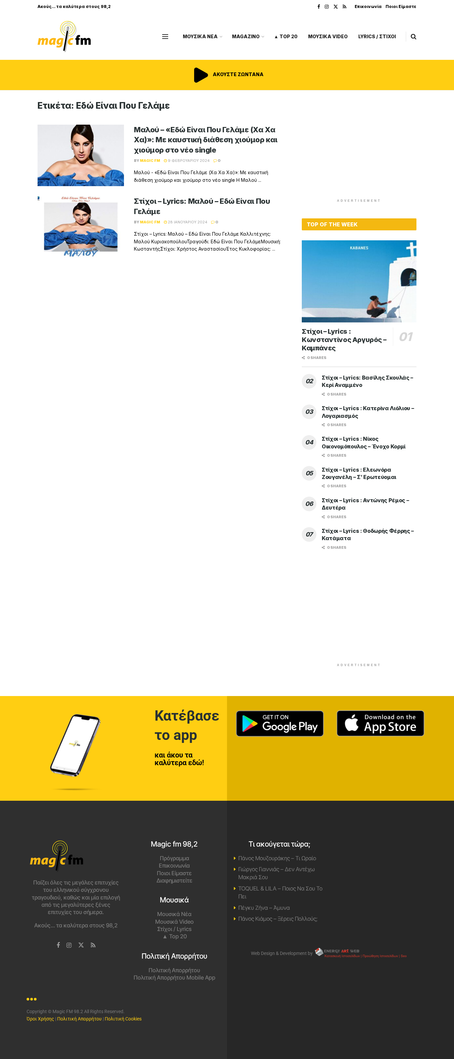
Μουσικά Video (174, 921)
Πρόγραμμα (174, 858)
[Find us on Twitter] (335, 7)
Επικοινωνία (368, 6)
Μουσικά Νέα (174, 914)
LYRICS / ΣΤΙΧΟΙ (377, 36)
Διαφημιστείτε (174, 880)
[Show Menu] (165, 36)
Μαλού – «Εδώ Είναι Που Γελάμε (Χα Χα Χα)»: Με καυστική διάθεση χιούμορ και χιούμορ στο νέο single (206, 140)
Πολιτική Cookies (123, 1018)
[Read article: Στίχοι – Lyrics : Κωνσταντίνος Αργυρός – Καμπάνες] (359, 281)
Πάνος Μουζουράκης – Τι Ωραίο (277, 858)
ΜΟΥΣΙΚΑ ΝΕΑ (200, 36)
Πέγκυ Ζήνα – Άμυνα (264, 907)
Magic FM (150, 160)
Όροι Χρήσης (40, 1018)
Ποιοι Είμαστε (401, 6)
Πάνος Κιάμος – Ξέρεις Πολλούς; (277, 918)
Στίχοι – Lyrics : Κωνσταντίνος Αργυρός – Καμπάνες (344, 339)
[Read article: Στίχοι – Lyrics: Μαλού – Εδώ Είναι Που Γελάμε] (81, 227)
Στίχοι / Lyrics (174, 929)
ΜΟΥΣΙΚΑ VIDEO (328, 36)
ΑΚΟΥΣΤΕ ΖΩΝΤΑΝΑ (238, 74)
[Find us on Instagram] (327, 7)
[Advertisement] (359, 146)
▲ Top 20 (285, 36)
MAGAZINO (246, 36)
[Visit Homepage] (64, 37)
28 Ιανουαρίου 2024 (187, 222)
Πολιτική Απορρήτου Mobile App (174, 977)
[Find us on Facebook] (318, 7)
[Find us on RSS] (344, 7)
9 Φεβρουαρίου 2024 (188, 160)
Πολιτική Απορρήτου (174, 970)
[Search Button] (413, 36)
